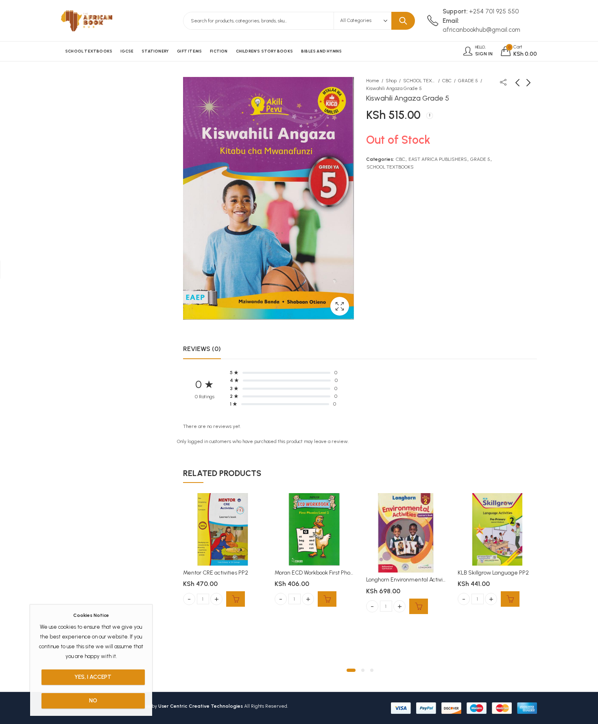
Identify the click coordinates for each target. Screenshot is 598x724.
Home (372, 80)
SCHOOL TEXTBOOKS (419, 80)
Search (403, 21)
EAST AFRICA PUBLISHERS (437, 159)
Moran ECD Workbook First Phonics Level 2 (327, 572)
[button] (351, 670)
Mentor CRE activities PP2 (215, 572)
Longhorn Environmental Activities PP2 (414, 579)
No (93, 700)
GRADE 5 (468, 80)
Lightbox (339, 306)
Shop (391, 80)
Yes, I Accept (92, 677)
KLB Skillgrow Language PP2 (493, 572)
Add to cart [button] (235, 599)
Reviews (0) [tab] (202, 349)
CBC (447, 80)
